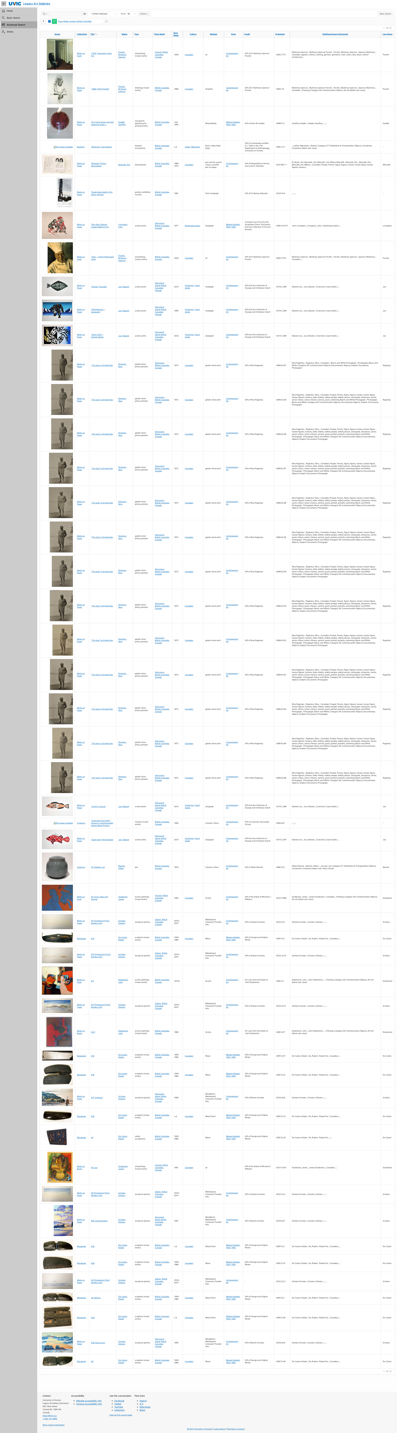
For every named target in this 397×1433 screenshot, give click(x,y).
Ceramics (81, 823)
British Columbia (161, 53)
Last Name (387, 34)
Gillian (121, 868)
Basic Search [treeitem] (13, 17)
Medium (213, 34)
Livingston (122, 224)
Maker (124, 34)
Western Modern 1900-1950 (233, 123)
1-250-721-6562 (50, 1419)
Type (136, 34)
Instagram (119, 1410)
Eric (128, 165)
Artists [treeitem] (10, 31)
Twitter (117, 1403)
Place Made (159, 34)
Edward (126, 287)
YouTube (118, 1407)
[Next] (390, 27)
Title (98, 34)
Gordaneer (122, 897)
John (120, 227)
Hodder (121, 122)
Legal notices (219, 1429)
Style (233, 34)
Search (143, 1400)
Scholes (121, 921)
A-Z (141, 1403)
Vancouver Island (159, 1095)
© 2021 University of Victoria (199, 1429)
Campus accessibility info (89, 1403)
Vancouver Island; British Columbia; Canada (160, 287)
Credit (247, 34)
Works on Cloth (81, 54)
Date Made (176, 34)
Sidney (158, 919)
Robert (121, 940)
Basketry (81, 147)
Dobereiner (123, 980)
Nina (120, 366)
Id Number (280, 34)
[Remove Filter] (106, 21)
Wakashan (195, 147)
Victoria (158, 52)
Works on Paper (81, 89)
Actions (143, 14)
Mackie (121, 866)
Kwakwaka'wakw (192, 226)
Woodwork (81, 938)
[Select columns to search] (45, 13)
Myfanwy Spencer (122, 55)
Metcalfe (122, 165)
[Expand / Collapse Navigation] (3, 3)
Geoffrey (122, 124)
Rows (123, 14)
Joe (120, 287)
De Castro (122, 937)
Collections (82, 34)
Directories (145, 1407)
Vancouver (159, 223)
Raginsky (122, 364)
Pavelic (121, 52)
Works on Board (81, 1032)
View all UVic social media (120, 1415)
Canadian (189, 54)
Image (57, 34)
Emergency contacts (236, 1429)
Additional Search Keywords (335, 34)
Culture (193, 34)
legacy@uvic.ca (50, 1415)
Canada (158, 57)
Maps (142, 1410)
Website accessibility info (89, 1400)
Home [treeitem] (10, 10)
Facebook (119, 1400)
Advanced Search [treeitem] (16, 24)
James (121, 899)
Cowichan (189, 285)
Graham (121, 923)
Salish (187, 147)
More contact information (54, 1425)
